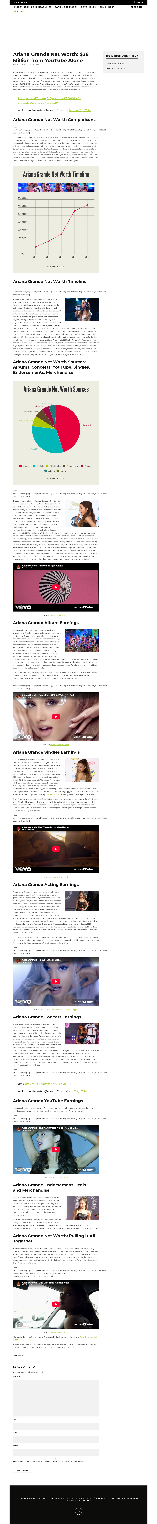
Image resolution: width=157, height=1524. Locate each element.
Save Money (88, 7)
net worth (18, 1355)
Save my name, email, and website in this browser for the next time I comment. (48, 1461)
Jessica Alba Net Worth (59, 1177)
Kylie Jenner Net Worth (59, 1332)
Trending (136, 7)
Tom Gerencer (19, 64)
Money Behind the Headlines (32, 7)
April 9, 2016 (78, 1091)
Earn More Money (66, 7)
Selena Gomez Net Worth (59, 745)
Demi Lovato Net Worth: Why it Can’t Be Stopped (59, 1009)
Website (16, 1445)
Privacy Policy (60, 1498)
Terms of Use (83, 1498)
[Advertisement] (78, 30)
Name (15, 1420)
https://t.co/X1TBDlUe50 (64, 98)
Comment (17, 1376)
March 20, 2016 (80, 110)
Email (16, 1433)
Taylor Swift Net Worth (59, 877)
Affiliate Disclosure (125, 1498)
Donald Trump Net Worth (115, 68)
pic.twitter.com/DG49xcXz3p (38, 102)
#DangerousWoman (32, 98)
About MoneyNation (33, 1498)
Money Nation (21, 2)
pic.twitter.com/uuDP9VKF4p (45, 1084)
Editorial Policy (80, 1501)
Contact (101, 1498)
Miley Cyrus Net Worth (59, 615)
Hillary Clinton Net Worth (115, 64)
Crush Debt (107, 7)
